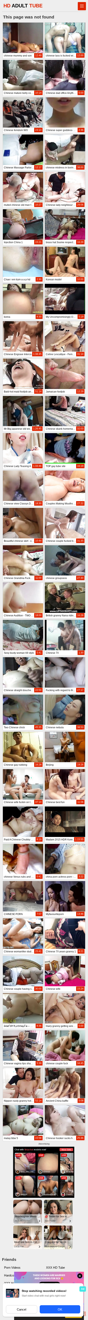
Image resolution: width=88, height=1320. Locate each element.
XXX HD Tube (55, 1267)
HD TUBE (23, 5)
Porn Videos (12, 1267)
